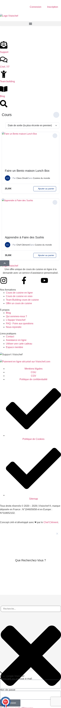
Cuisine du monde (41, 178)
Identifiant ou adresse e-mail (16, 678)
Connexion (35, 7)
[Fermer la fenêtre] (57, 533)
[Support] (3, 45)
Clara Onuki (22, 178)
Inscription (52, 7)
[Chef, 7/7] (3, 59)
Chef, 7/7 (4, 66)
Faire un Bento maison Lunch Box (27, 170)
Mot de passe (7, 689)
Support (4, 52)
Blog (2, 96)
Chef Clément (22, 245)
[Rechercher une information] (3, 103)
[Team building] (3, 74)
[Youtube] (44, 280)
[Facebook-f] (24, 280)
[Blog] (3, 89)
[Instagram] (3, 280)
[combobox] (31, 609)
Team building (7, 81)
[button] (30, 23)
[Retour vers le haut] (4, 263)
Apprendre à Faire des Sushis (24, 237)
